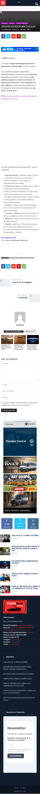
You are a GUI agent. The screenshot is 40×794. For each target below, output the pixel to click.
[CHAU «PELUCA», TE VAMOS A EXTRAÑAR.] (5, 538)
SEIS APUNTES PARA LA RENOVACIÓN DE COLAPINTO (25, 562)
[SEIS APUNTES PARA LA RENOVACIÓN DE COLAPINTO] (5, 565)
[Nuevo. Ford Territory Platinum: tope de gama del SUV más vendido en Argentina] (33, 339)
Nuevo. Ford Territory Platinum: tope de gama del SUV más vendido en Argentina (32, 347)
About (16, 788)
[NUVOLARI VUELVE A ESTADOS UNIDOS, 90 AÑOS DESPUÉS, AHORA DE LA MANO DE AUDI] (5, 551)
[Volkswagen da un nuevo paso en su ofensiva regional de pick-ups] (7, 339)
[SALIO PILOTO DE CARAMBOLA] (5, 283)
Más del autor (30, 331)
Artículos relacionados (14, 331)
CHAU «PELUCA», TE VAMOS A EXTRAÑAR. (25, 535)
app (11, 258)
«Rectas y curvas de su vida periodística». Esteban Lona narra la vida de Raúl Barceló (19, 692)
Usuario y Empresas (22, 23)
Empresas (4, 23)
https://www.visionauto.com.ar (13, 621)
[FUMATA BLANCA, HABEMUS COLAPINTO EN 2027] (5, 578)
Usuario (11, 23)
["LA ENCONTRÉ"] (34, 298)
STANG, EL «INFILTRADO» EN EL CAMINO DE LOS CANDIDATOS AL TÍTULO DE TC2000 (26, 587)
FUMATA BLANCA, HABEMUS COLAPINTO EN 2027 (25, 575)
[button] (36, 3)
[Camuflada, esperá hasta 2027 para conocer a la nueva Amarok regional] (20, 339)
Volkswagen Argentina (26, 258)
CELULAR (16, 258)
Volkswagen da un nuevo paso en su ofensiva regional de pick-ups (6, 347)
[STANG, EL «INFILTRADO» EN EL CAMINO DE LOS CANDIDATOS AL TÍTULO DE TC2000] (5, 589)
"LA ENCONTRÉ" (22, 298)
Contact (23, 788)
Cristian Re (7, 29)
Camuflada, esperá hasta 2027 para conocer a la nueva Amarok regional (19, 347)
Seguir (33, 519)
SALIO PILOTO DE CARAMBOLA (22, 282)
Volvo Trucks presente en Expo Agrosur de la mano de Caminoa (19, 699)
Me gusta (7, 519)
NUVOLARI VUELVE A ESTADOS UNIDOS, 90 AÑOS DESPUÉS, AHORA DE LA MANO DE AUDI (25, 548)
